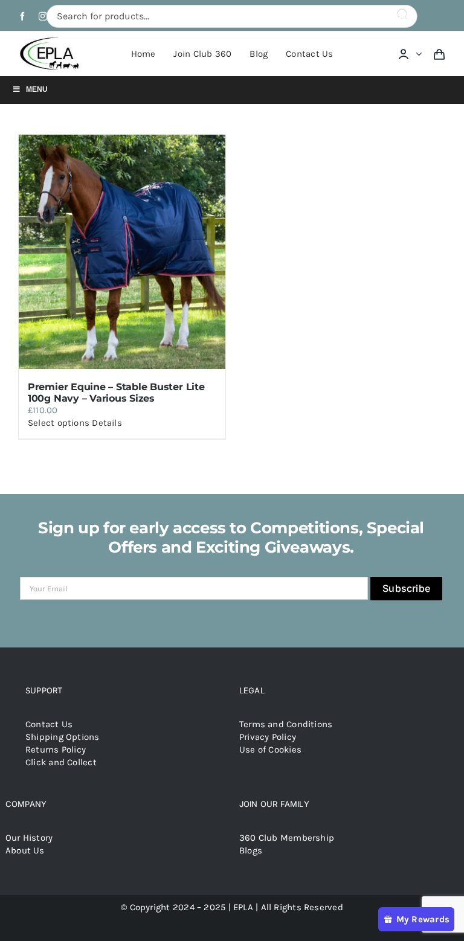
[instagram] (43, 16)
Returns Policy (55, 749)
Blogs (250, 850)
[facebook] (22, 16)
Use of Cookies (270, 749)
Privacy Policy (267, 736)
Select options (58, 422)
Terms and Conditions (286, 724)
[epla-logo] (51, 39)
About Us (25, 850)
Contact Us (48, 724)
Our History (29, 837)
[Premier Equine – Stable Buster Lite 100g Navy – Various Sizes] (122, 252)
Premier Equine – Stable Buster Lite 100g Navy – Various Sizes (116, 392)
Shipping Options (62, 736)
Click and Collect (61, 762)
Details (107, 422)
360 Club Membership (286, 837)
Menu (37, 89)
